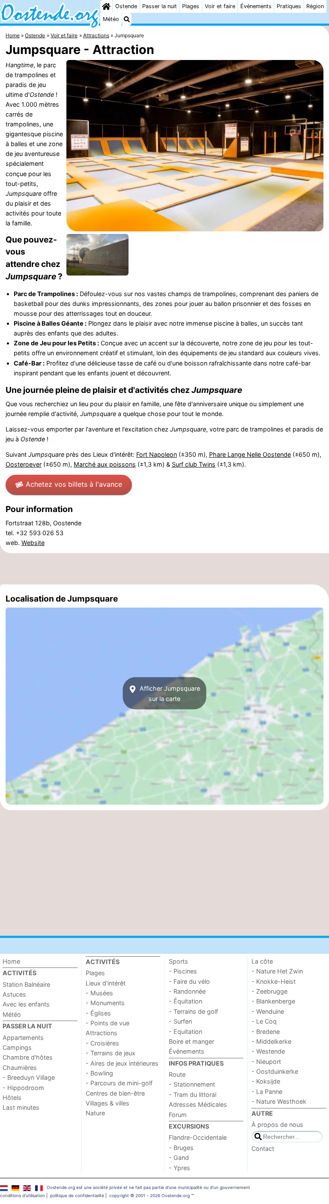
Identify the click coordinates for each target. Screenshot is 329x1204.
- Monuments (105, 1002)
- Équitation (185, 1001)
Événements (256, 6)
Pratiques (289, 6)
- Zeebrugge (269, 991)
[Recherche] (127, 19)
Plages (190, 6)
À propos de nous (277, 1124)
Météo (111, 19)
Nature (95, 1113)
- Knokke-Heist (273, 981)
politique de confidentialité (77, 1195)
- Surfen (180, 1021)
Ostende (126, 6)
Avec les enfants (26, 1004)
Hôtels (12, 1097)
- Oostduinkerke (274, 1071)
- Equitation (185, 1031)
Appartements (23, 1037)
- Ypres (179, 1167)
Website (33, 542)
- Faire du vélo (189, 981)
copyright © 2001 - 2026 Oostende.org (149, 1195)
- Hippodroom (23, 1087)
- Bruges (181, 1147)
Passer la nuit (159, 6)
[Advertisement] (164, 568)
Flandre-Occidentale (198, 1137)
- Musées (99, 993)
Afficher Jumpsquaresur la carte (169, 693)
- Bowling (99, 1073)
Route (177, 1074)
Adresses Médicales (198, 1104)
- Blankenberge (273, 1001)
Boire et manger (191, 1041)
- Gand (179, 1157)
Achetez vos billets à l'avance (74, 484)
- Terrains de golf (193, 1011)
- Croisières (102, 1043)
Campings (17, 1047)
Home (11, 961)
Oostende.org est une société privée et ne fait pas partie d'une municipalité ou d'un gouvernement (148, 1187)
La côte (262, 961)
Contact (262, 1148)
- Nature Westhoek (278, 1101)
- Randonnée (187, 991)
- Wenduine (267, 1011)
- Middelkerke (271, 1041)
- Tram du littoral (192, 1094)
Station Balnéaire (26, 984)
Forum (178, 1114)
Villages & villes (107, 1103)
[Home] (106, 6)
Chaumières (20, 1067)
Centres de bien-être (115, 1093)
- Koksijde (265, 1081)
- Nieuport (266, 1061)
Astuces (14, 994)
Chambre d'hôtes (28, 1057)
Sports (178, 961)
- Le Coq (264, 1021)
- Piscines (183, 971)
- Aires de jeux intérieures (122, 1063)
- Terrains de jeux (110, 1053)
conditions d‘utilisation (22, 1195)
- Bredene (265, 1031)
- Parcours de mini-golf (119, 1083)
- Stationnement (192, 1084)
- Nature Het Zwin (277, 971)
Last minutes (21, 1107)
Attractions (101, 1032)
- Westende (268, 1051)
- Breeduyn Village (29, 1077)
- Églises (98, 1013)
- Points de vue (107, 1023)
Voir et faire (220, 6)
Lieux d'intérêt (106, 983)
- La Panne (266, 1091)
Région (315, 6)
